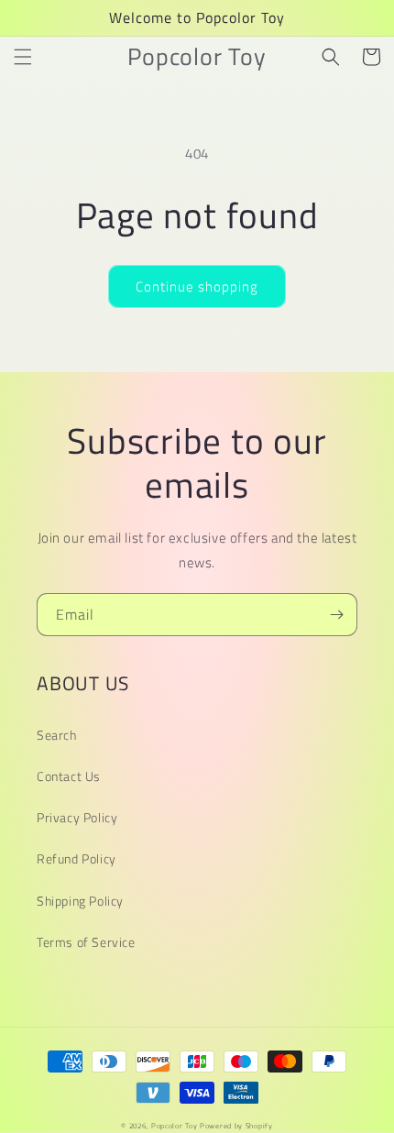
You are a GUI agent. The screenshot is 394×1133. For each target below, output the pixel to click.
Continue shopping (197, 286)
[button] (23, 57)
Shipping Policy (80, 900)
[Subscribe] (336, 614)
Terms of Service (86, 942)
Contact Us (69, 776)
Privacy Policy (77, 817)
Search (57, 734)
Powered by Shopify (236, 1125)
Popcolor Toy (174, 1125)
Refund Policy (76, 858)
